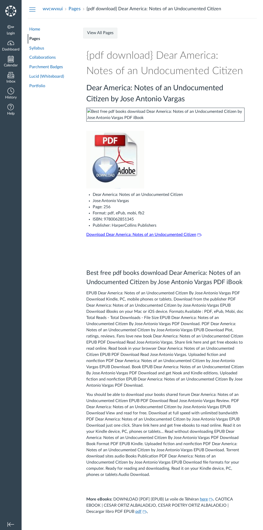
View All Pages (100, 33)
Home (34, 29)
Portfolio (37, 86)
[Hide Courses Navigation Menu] (32, 9)
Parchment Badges (46, 67)
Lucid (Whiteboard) (46, 76)
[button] (11, 94)
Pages (34, 39)
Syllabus (36, 48)
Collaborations (42, 57)
